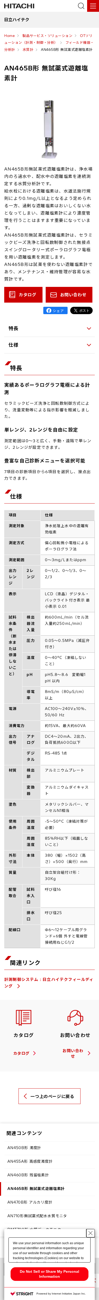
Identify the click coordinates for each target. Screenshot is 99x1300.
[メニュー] (93, 6)
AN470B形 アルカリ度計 (30, 1202)
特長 (13, 328)
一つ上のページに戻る (52, 1096)
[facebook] (55, 310)
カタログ (27, 294)
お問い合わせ (73, 294)
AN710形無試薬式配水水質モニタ (37, 1216)
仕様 (13, 345)
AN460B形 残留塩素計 (28, 1175)
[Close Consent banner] (90, 1233)
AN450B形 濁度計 (24, 1147)
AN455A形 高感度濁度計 (30, 1161)
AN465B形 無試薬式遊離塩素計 (36, 1188)
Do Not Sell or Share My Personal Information (49, 1274)
